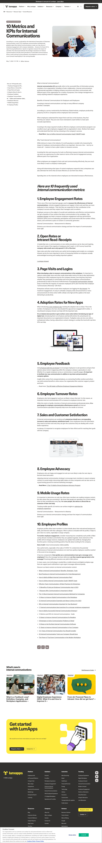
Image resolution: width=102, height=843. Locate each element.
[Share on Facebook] (43, 647)
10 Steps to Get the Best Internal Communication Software (57, 624)
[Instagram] (96, 776)
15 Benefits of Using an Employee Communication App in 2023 (58, 587)
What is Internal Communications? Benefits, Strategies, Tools (58, 571)
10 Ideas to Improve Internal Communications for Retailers (57, 617)
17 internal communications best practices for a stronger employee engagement (64, 607)
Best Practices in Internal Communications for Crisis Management (60, 574)
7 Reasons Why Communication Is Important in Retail (55, 591)
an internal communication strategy (81, 281)
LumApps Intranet (43, 261)
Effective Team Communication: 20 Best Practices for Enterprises (59, 584)
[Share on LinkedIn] (47, 647)
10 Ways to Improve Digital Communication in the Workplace (58, 597)
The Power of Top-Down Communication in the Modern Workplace (60, 637)
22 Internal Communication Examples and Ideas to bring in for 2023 (60, 601)
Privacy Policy (40, 841)
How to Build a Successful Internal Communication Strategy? (58, 611)
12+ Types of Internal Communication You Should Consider (57, 631)
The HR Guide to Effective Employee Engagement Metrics (65, 386)
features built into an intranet (50, 368)
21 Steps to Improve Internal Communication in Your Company (58, 627)
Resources (9, 11)
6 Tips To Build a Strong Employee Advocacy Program (63, 485)
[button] (100, 1)
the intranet (83, 288)
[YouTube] (96, 772)
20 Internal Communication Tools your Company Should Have (58, 634)
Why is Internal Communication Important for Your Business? (58, 604)
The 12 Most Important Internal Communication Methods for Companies (62, 594)
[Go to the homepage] (13, 773)
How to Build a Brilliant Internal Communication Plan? (55, 577)
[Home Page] (11, 6)
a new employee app (55, 307)
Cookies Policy (31, 841)
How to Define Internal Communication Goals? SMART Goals (66, 134)
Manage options (72, 835)
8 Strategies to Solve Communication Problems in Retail (56, 621)
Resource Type (17, 11)
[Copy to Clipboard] (39, 647)
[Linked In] (96, 780)
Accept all (83, 835)
